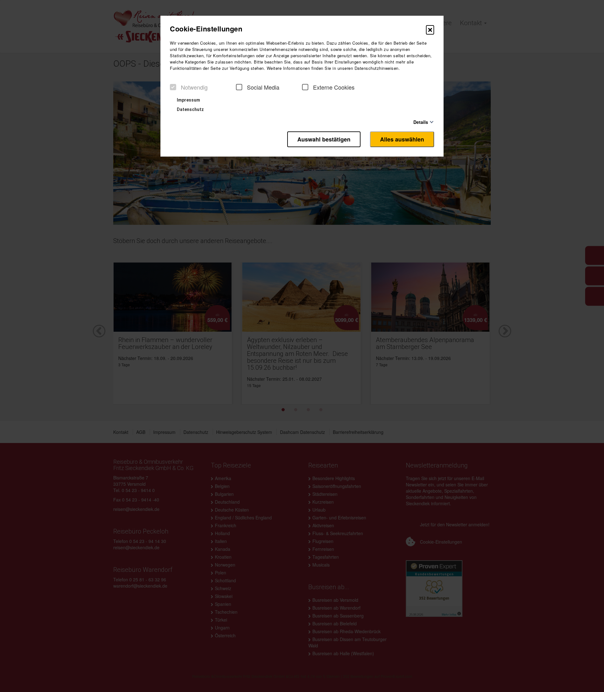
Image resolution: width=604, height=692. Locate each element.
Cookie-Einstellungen (206, 28)
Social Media (263, 87)
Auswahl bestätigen (323, 139)
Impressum (188, 99)
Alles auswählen (402, 139)
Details (420, 122)
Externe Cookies (334, 87)
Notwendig (194, 87)
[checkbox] (173, 87)
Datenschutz (190, 109)
